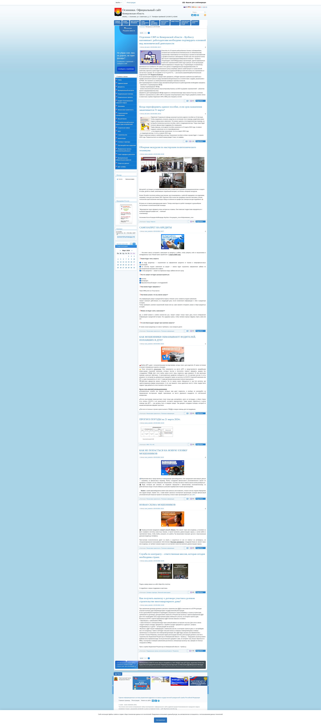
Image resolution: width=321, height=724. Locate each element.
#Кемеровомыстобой (145, 662)
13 (123, 262)
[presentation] (113, 685)
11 (118, 262)
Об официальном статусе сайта (126, 662)
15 (128, 262)
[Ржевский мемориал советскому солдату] (179, 680)
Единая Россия (153, 664)
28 (126, 267)
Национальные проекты (125, 97)
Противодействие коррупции (126, 145)
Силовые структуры (151, 592)
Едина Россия (143, 664)
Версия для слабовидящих (196, 2)
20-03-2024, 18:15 (156, 113)
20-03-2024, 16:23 (159, 423)
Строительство (122, 135)
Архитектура (121, 138)
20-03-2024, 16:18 (159, 457)
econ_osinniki (148, 231)
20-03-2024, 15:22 (159, 561)
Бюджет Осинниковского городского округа (124, 101)
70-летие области (158, 662)
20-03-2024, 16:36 (159, 154)
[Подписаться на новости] (205, 15)
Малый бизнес (122, 119)
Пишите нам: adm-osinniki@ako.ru (126, 666)
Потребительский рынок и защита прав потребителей (125, 123)
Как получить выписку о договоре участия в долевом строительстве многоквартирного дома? (167, 600)
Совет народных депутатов (126, 154)
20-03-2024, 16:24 (159, 343)
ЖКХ (147, 444)
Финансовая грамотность (153, 331)
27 (123, 267)
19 (120, 265)
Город (148, 221)
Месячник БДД (184, 664)
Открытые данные (123, 163)
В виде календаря (134, 244)
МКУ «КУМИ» (121, 167)
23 (131, 265)
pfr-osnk (147, 47)
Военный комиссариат (164, 592)
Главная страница (124, 700)
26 (120, 267)
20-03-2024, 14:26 (159, 605)
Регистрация (131, 2)
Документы (121, 87)
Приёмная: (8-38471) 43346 (124, 664)
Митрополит (193, 664)
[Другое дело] (198, 685)
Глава (182, 662)
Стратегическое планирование (122, 114)
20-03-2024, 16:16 (159, 508)
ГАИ (173, 662)
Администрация (122, 83)
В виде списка (131, 244)
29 (128, 267)
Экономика (121, 106)
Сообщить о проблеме (126, 69)
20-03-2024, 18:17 (156, 47)
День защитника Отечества (195, 662)
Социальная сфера (123, 128)
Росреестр (175, 651)
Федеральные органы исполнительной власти (159, 651)
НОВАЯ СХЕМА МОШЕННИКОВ (157, 504)
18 (118, 265)
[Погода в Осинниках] (126, 178)
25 (118, 267)
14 (126, 262)
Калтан (169, 664)
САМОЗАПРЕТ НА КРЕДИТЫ (155, 227)
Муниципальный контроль (125, 90)
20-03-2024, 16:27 (159, 231)
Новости (153, 221)
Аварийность (168, 662)
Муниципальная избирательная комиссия (123, 159)
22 (128, 265)
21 (126, 265)
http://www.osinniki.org (170, 709)
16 (131, 262)
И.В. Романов (162, 664)
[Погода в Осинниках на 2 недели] (129, 179)
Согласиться (160, 720)
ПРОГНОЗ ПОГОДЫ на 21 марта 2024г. (160, 419)
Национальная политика (125, 94)
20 (123, 265)
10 (134, 259)
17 (134, 262)
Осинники (142, 26)
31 (134, 267)
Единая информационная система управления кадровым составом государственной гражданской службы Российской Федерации (159, 697)
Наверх (149, 33)
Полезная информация (167, 331)
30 (131, 267)
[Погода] (119, 179)
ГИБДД (177, 662)
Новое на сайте (146, 700)
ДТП (185, 662)
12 (120, 262)
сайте (193, 494)
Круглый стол (176, 664)
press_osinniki (148, 154)
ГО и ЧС (152, 444)
